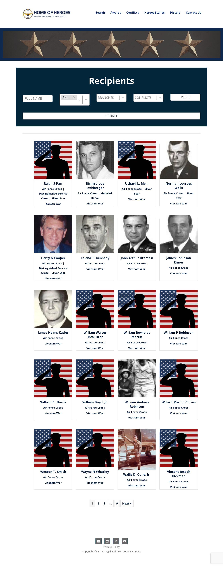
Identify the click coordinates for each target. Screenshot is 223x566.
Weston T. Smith (53, 472)
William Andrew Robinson (137, 404)
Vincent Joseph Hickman (178, 474)
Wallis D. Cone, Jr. (136, 474)
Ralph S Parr (53, 183)
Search (100, 12)
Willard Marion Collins (179, 402)
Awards (115, 12)
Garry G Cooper (53, 258)
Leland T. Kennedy (95, 258)
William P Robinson (178, 332)
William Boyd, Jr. (95, 402)
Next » (127, 503)
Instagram (107, 541)
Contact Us (193, 12)
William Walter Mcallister (95, 334)
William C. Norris (53, 402)
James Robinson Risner (178, 260)
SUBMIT (112, 116)
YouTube (125, 541)
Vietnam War (94, 203)
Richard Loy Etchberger (95, 185)
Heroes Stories (154, 12)
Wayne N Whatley (95, 472)
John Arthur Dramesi (137, 258)
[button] (79, 100)
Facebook (98, 541)
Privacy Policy (111, 546)
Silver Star (58, 198)
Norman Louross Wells (179, 185)
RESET (185, 97)
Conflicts (132, 12)
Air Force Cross (52, 189)
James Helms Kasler (53, 332)
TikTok (116, 541)
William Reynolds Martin (137, 334)
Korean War (53, 204)
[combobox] (69, 99)
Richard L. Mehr (137, 183)
